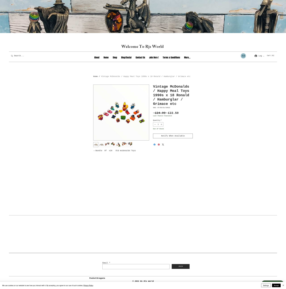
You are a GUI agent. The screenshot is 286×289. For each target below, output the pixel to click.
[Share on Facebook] (154, 144)
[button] (271, 55)
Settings (266, 285)
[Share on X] (163, 144)
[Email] (243, 55)
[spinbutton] (158, 124)
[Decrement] (154, 124)
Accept (276, 285)
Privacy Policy (88, 285)
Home (95, 77)
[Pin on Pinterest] (158, 144)
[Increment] (161, 124)
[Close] (283, 285)
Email (105, 263)
